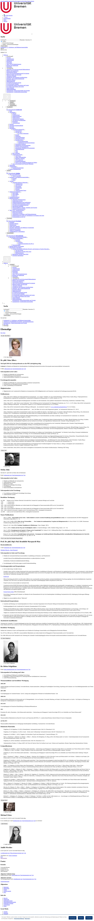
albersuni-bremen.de (15, 368)
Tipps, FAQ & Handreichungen (13, 64)
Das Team (3, 332)
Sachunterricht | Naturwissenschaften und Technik (18, 90)
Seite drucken (4, 858)
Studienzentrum (10, 60)
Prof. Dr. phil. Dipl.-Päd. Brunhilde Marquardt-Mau (11, 538)
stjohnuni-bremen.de (14, 475)
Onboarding (9, 62)
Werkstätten (9, 66)
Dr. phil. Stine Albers (5, 335)
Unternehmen (7, 904)
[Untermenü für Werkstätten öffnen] (15, 128)
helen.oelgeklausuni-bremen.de (17, 669)
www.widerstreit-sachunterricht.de (59, 407)
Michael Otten (4, 800)
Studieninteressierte (8, 900)
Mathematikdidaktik (11, 89)
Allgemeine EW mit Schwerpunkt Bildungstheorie (18, 69)
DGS (5, 892)
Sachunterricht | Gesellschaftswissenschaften (16, 92)
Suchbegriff (3, 40)
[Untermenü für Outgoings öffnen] (20, 241)
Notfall (5, 889)
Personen (8, 57)
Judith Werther (4, 823)
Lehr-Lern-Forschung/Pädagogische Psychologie (17, 73)
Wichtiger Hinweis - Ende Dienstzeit (9, 550)
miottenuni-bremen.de (24, 820)
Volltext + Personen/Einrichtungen (10, 44)
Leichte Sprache (7, 891)
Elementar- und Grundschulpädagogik (15, 78)
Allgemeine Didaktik (11, 76)
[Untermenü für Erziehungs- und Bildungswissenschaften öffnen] (29, 177)
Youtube (5, 911)
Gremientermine (10, 59)
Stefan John (3, 450)
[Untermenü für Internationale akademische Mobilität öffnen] (27, 237)
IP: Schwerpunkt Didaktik (12, 84)
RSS (2, 857)
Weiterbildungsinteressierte (10, 902)
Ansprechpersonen (5, 881)
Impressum (6, 887)
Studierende (6, 899)
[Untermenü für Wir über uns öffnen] (21, 132)
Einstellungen (72, 917)
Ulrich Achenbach (13, 855)
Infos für (5, 898)
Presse (5, 906)
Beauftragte (9, 61)
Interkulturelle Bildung (11, 72)
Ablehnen (81, 917)
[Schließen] (7, 172)
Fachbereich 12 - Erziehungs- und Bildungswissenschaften (14, 47)
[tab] (47, 336)
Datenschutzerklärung (19, 918)
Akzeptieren (89, 917)
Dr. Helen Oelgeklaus (5, 638)
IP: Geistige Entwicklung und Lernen (15, 86)
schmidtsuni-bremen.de (24, 879)
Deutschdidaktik (10, 88)
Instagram (6, 913)
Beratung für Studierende (12, 65)
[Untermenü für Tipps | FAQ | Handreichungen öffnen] (24, 210)
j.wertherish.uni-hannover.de (13, 853)
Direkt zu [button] (6, 263)
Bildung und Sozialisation (12, 70)
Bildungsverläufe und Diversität (13, 74)
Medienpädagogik (10, 81)
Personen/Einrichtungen (8, 43)
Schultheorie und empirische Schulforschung (16, 77)
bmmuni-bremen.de (14, 547)
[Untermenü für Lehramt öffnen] (13, 181)
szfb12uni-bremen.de (23, 875)
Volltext (4, 41)
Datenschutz (6, 888)
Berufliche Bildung (10, 80)
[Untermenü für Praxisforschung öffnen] (23, 140)
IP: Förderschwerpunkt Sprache (13, 82)
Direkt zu (6, 55)
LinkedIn (6, 914)
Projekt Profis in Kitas (9, 591)
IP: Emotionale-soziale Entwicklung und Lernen (17, 85)
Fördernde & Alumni (8, 903)
